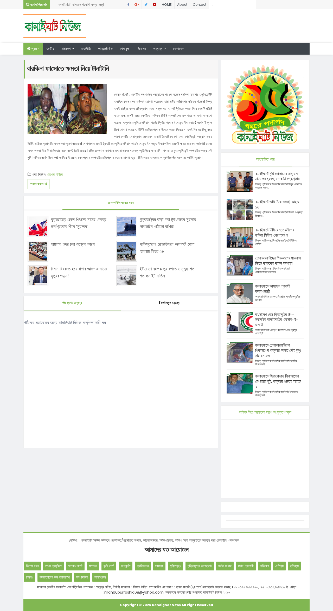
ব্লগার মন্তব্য (74, 302)
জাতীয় (50, 48)
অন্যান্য (158, 48)
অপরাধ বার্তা (75, 566)
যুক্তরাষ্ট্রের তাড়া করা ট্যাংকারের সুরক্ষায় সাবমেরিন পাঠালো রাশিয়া (168, 223)
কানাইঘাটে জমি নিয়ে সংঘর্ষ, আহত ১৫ (277, 204)
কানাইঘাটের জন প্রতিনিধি (55, 577)
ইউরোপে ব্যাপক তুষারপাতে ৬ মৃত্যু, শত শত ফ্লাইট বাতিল (167, 272)
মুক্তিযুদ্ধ (175, 566)
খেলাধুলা (125, 48)
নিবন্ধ (29, 577)
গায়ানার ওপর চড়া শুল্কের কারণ (73, 244)
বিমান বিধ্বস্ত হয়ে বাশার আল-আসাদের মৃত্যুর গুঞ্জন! (79, 272)
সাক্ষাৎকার (100, 577)
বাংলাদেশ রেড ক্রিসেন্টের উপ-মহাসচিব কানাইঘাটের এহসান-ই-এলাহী (276, 319)
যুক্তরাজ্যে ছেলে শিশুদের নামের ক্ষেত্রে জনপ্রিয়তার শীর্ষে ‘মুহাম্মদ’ (78, 223)
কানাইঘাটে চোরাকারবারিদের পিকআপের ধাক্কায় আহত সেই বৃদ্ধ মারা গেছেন (278, 350)
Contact (199, 4)
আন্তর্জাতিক (105, 48)
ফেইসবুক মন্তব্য (170, 302)
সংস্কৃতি (125, 566)
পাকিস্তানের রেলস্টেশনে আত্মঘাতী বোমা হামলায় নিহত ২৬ (167, 247)
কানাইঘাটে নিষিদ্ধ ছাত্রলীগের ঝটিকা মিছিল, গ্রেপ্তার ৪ (274, 232)
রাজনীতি (86, 48)
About (182, 4)
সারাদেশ (66, 48)
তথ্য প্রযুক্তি (53, 566)
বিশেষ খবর (32, 566)
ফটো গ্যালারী (246, 566)
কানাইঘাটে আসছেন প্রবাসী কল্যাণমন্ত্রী (82, 4)
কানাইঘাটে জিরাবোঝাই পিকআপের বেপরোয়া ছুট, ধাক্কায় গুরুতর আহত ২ (278, 381)
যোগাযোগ (178, 48)
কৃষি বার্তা (109, 566)
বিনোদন (141, 48)
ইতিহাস (294, 566)
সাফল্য (159, 566)
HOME (167, 4)
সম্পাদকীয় (82, 577)
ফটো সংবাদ (225, 566)
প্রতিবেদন (143, 566)
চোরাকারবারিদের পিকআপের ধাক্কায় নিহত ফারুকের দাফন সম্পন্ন (278, 260)
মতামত (93, 566)
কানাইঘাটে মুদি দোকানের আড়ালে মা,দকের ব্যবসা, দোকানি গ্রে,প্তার (277, 176)
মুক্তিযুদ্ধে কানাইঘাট (200, 566)
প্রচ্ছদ (34, 48)
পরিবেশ (264, 566)
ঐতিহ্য (279, 566)
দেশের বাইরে (55, 174)
